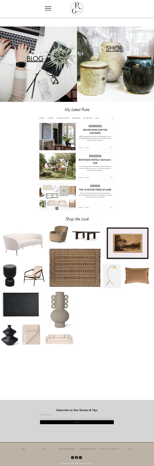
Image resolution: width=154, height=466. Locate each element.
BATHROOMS (76, 118)
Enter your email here (45, 414)
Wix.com (88, 463)
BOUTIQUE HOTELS (95, 156)
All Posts (41, 118)
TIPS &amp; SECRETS (63, 118)
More (97, 118)
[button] (112, 118)
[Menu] (47, 8)
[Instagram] (72, 457)
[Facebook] (76, 457)
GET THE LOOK (87, 118)
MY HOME (51, 118)
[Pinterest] (80, 457)
